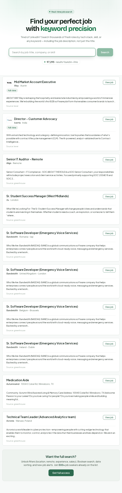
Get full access (61, 472)
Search (105, 52)
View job (109, 82)
